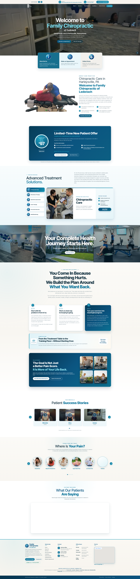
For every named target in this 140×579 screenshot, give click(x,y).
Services (47, 550)
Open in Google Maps (99, 564)
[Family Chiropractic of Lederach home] (32, 6)
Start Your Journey (70, 252)
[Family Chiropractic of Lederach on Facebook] (39, 2)
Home (46, 547)
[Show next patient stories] (109, 417)
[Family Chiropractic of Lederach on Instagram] (41, 2)
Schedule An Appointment (103, 1)
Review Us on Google (30, 559)
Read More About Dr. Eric (85, 115)
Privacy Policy (101, 577)
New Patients (87, 5)
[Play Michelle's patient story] (45, 415)
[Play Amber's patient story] (94, 415)
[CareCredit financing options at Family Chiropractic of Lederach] (32, 562)
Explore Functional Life (56, 378)
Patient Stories (48, 555)
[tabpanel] (80, 203)
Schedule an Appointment (64, 41)
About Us (47, 549)
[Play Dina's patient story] (70, 415)
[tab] (36, 190)
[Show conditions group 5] (72, 474)
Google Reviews (48, 557)
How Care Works (48, 552)
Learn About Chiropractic (104, 209)
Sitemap (113, 577)
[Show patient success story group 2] (70, 428)
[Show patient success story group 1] (69, 428)
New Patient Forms (74, 154)
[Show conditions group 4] (71, 474)
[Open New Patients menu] (90, 6)
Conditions (47, 554)
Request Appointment (49, 559)
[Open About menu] (76, 6)
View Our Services (77, 41)
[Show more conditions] (111, 463)
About (74, 5)
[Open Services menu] (82, 6)
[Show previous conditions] (28, 463)
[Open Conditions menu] (97, 6)
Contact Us (109, 5)
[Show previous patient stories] (30, 417)
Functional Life (38, 559)
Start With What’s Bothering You (41, 378)
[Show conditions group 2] (68, 474)
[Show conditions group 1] (67, 474)
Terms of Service (108, 577)
